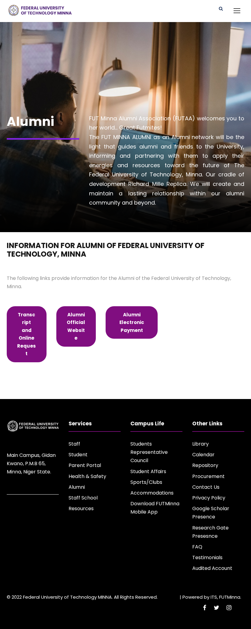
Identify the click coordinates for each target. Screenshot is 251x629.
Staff (74, 443)
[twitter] (216, 608)
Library (200, 443)
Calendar (203, 454)
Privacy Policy (208, 497)
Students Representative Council (149, 452)
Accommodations (152, 492)
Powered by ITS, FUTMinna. (211, 597)
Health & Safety (87, 476)
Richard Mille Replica (157, 184)
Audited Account (212, 568)
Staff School (83, 497)
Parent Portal (85, 465)
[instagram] (229, 608)
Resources (81, 508)
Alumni (77, 487)
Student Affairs (148, 471)
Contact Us (205, 487)
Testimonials (207, 557)
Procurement (208, 476)
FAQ (197, 546)
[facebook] (204, 608)
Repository (205, 465)
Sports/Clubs (146, 482)
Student (78, 454)
